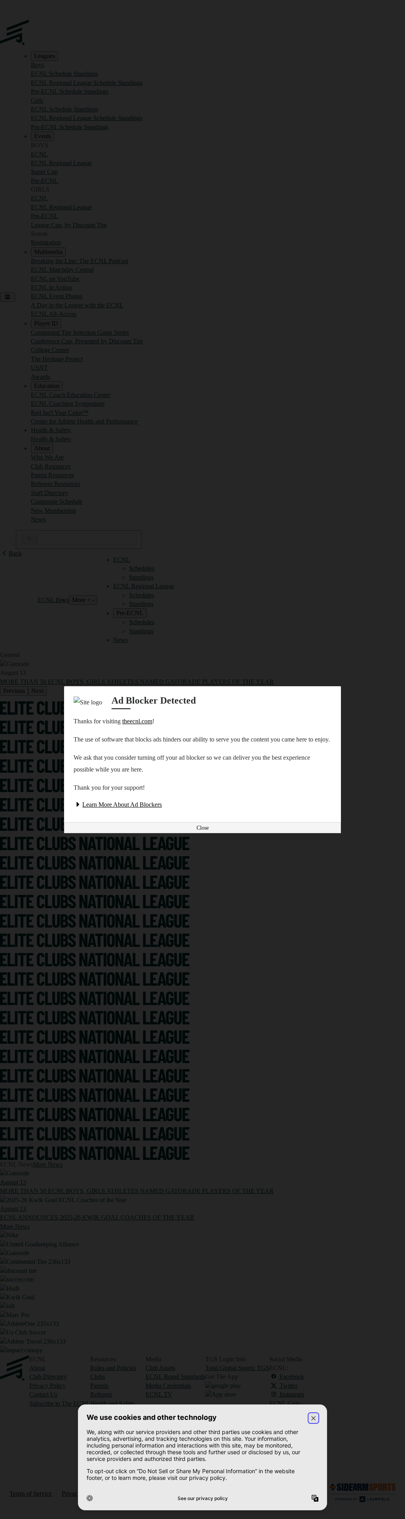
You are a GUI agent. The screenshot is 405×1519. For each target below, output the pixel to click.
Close (203, 828)
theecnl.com (137, 721)
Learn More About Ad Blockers (122, 804)
